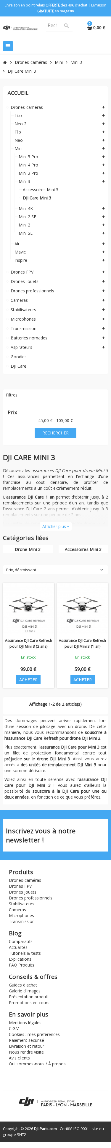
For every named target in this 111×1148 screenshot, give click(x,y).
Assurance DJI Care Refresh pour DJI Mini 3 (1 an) (82, 643)
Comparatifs (21, 941)
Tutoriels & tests (25, 953)
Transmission (22, 921)
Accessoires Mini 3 (83, 549)
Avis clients (19, 1058)
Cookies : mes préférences (34, 1034)
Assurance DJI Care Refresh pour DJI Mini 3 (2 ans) (28, 643)
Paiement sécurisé (26, 1040)
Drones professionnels (30, 898)
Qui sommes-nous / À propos (37, 1064)
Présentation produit (28, 996)
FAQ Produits (21, 965)
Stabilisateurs (21, 904)
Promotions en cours (29, 1002)
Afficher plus (55, 526)
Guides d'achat (23, 985)
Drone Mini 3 (28, 549)
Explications (20, 959)
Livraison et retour (26, 1046)
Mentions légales (25, 1022)
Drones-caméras (25, 880)
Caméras (17, 909)
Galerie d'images (25, 991)
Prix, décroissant (21, 569)
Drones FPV (20, 886)
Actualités (18, 947)
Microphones (21, 915)
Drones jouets (22, 892)
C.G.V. (14, 1028)
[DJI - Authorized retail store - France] (20, 27)
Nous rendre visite (26, 1052)
